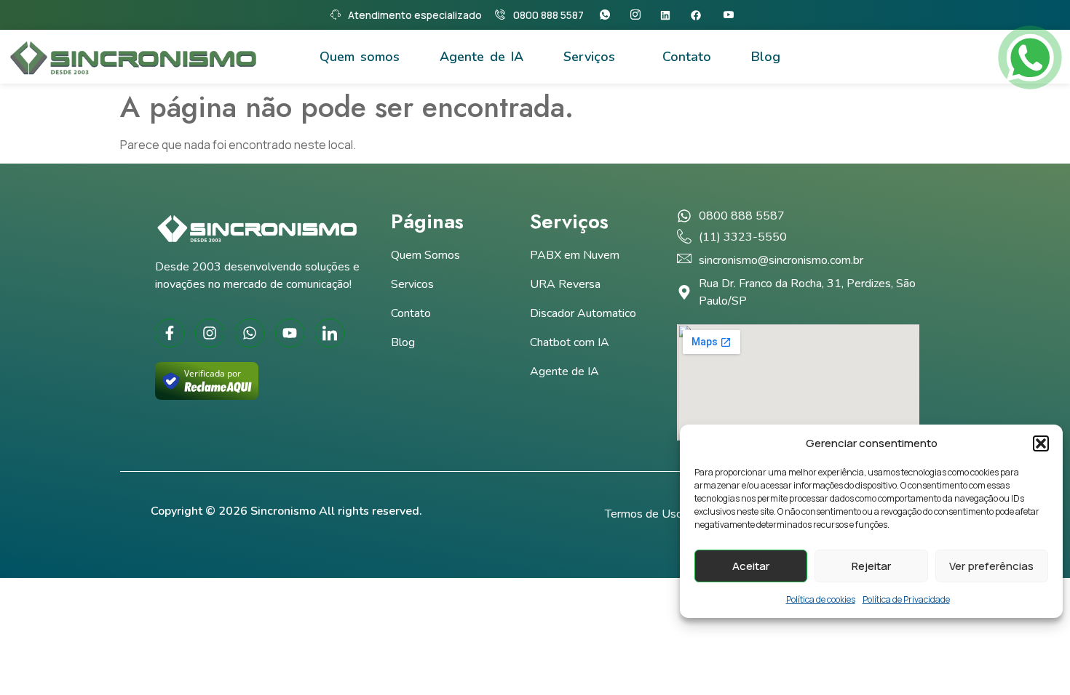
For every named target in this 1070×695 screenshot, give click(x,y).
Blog (765, 56)
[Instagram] (639, 15)
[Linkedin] (670, 15)
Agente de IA (481, 56)
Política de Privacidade (906, 599)
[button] (1041, 443)
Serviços (589, 56)
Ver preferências (991, 566)
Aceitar (750, 566)
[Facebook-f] (169, 333)
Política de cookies (820, 599)
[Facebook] (700, 15)
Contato (686, 56)
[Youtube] (732, 15)
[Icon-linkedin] (329, 333)
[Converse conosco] (1030, 57)
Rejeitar (871, 566)
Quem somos (360, 56)
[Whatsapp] (608, 15)
